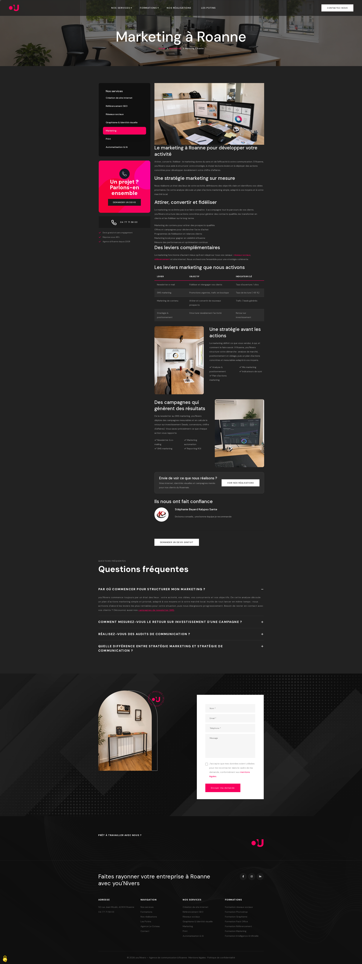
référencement (162, 259)
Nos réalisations (179, 7)
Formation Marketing (235, 931)
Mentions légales (197, 957)
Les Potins (208, 7)
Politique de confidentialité (221, 957)
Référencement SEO (117, 106)
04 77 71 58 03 (106, 911)
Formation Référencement (238, 926)
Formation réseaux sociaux (239, 907)
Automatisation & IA (117, 147)
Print (108, 138)
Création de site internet (119, 97)
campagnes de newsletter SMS (156, 610)
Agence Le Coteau (150, 926)
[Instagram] (251, 876)
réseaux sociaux (242, 255)
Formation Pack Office (236, 921)
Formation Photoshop (236, 911)
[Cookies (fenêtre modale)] (5, 959)
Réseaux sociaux (115, 114)
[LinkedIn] (260, 876)
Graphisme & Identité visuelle (121, 122)
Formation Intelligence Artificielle (241, 935)
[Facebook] (243, 876)
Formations (148, 7)
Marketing (111, 130)
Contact (145, 931)
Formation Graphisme (236, 916)
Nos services (120, 7)
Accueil (162, 48)
